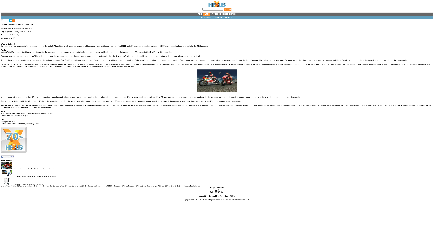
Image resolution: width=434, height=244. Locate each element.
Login (212, 188)
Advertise (224, 196)
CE (220, 14)
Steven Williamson (9, 28)
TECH (200, 14)
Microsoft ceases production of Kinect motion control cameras (35, 176)
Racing (29, 32)
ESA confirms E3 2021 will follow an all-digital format (182, 186)
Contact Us (214, 196)
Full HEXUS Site (217, 192)
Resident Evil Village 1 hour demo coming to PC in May (146, 186)
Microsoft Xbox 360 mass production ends (29, 184)
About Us (203, 196)
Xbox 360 (218, 17)
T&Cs (232, 196)
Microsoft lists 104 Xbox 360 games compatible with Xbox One (21, 186)
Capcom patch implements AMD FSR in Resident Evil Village (108, 186)
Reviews (228, 17)
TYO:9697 (15, 32)
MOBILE (225, 14)
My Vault (9, 38)
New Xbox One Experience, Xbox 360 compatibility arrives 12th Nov (65, 186)
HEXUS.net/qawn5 (16, 35)
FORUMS (232, 14)
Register (220, 188)
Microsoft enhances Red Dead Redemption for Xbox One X (34, 169)
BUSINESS (214, 14)
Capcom (8, 32)
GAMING (206, 14)
